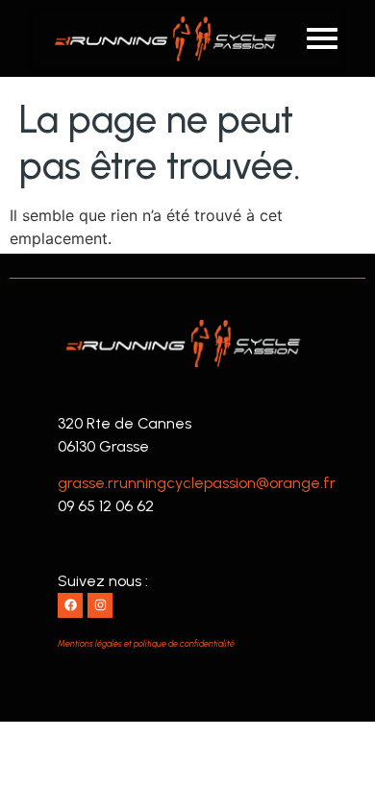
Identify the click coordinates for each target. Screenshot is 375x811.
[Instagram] (100, 605)
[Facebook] (70, 605)
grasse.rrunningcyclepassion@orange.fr (197, 483)
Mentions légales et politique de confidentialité (146, 643)
